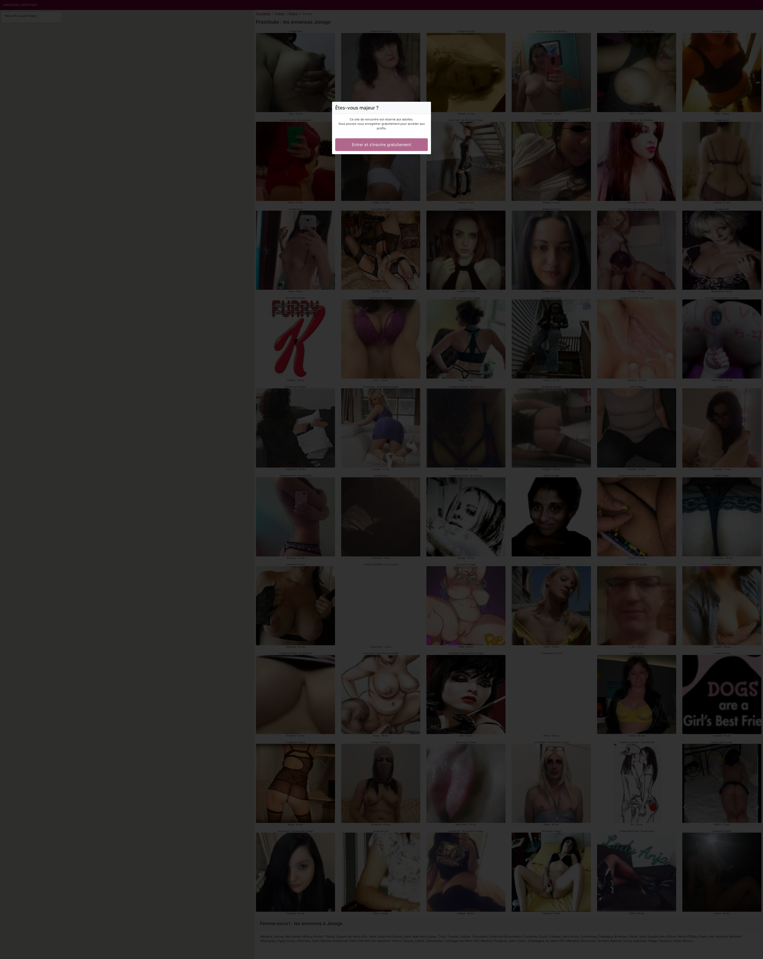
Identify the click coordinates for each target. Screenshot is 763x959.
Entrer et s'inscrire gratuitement (381, 144)
